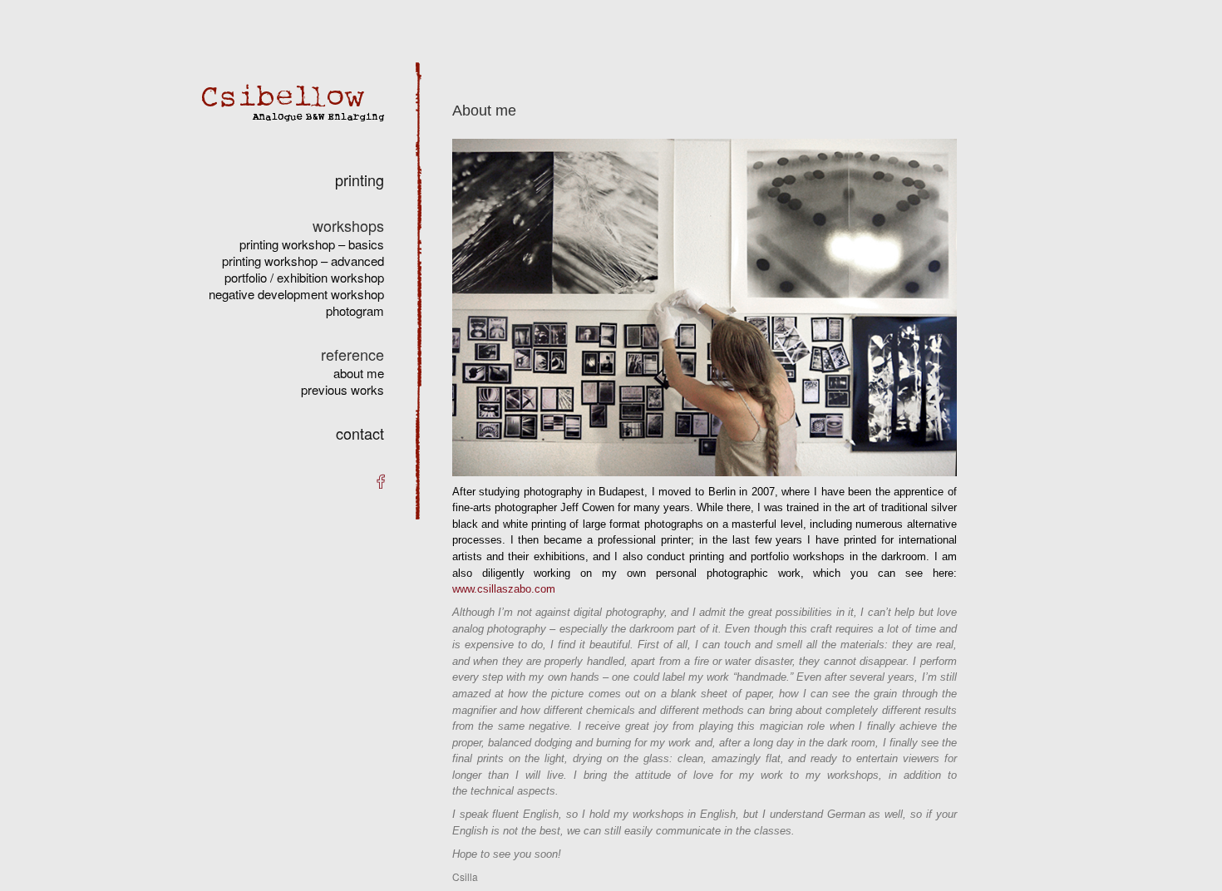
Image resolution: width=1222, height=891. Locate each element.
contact (360, 433)
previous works (342, 389)
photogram (355, 310)
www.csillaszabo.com (503, 589)
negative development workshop (296, 294)
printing (359, 179)
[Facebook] (380, 480)
